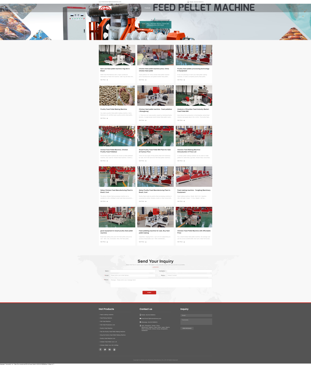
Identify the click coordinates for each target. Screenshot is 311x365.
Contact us (146, 309)
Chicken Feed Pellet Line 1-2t (108, 341)
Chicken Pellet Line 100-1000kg (109, 345)
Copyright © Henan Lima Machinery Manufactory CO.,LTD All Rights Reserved (155, 360)
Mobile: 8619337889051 (148, 315)
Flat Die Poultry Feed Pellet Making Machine (112, 331)
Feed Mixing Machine (106, 318)
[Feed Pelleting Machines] (103, 8)
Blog (148, 23)
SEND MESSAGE (187, 328)
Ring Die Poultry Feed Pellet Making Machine (113, 335)
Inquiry (184, 309)
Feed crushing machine (106, 314)
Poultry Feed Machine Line (107, 338)
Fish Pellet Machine (156, 23)
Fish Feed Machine (105, 321)
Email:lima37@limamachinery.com (151, 318)
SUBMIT (149, 292)
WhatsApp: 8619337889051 (149, 322)
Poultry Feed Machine (106, 328)
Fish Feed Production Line (107, 324)
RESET (163, 292)
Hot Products (106, 309)
